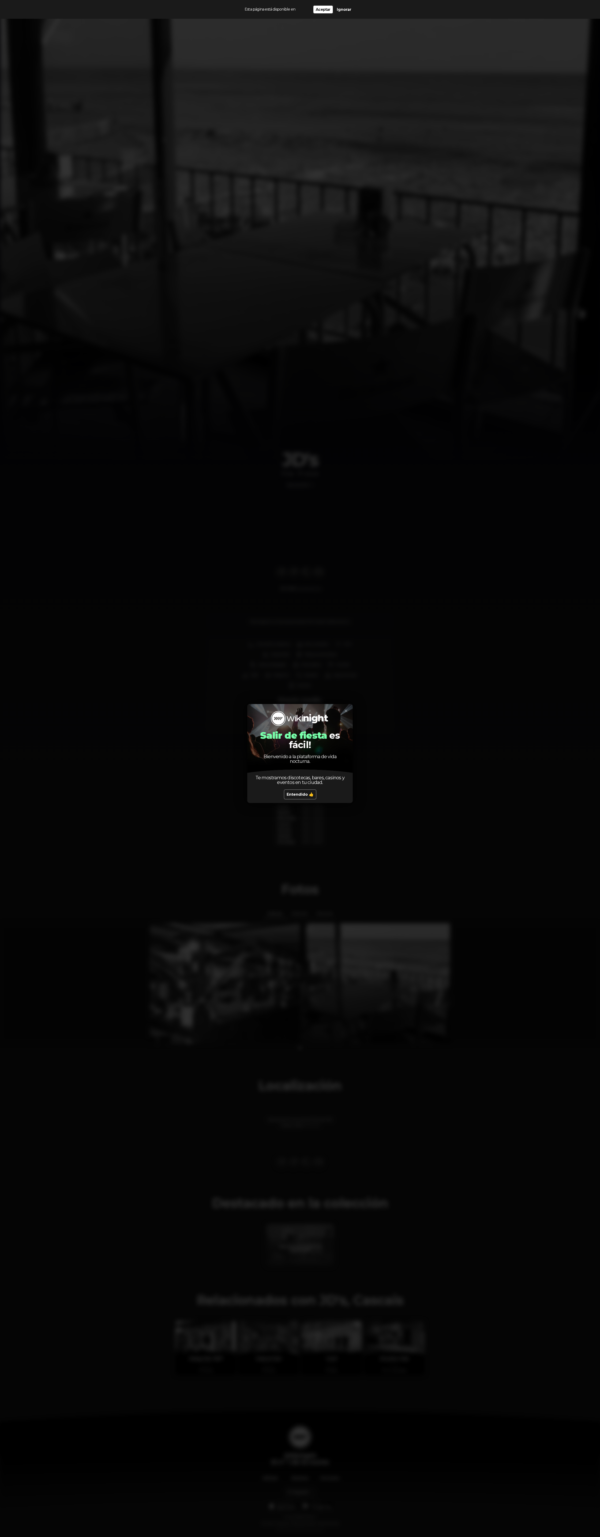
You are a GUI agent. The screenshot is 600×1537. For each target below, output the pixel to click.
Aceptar (323, 9)
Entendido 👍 (300, 794)
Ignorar (344, 9)
